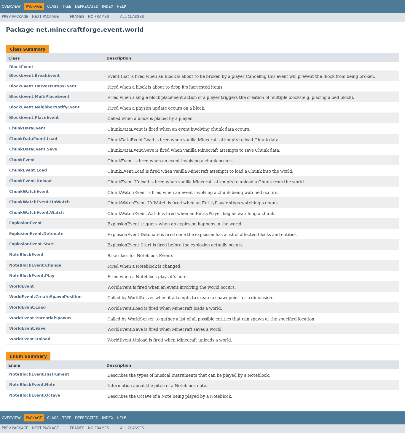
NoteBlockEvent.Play (31, 275)
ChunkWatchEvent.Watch (36, 212)
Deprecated (86, 6)
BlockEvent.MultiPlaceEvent (39, 96)
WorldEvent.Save (27, 328)
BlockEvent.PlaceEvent (34, 117)
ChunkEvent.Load (28, 170)
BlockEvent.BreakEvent (34, 75)
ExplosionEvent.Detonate (36, 233)
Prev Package (15, 17)
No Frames (98, 17)
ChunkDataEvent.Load (33, 139)
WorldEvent (21, 286)
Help (121, 6)
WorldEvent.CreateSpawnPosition (45, 296)
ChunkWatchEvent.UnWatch (39, 202)
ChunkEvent (22, 160)
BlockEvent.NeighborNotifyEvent (44, 107)
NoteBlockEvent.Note (32, 384)
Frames (77, 17)
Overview (11, 6)
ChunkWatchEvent (29, 191)
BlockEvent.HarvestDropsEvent (42, 86)
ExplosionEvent (25, 223)
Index (107, 6)
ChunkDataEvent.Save (33, 149)
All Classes (132, 17)
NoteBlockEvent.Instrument (39, 374)
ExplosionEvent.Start (31, 244)
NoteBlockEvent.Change (35, 265)
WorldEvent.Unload (29, 339)
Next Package (45, 17)
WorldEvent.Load (27, 307)
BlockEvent (21, 67)
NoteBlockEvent (26, 254)
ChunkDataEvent (27, 128)
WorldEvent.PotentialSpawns (40, 318)
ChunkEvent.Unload (30, 181)
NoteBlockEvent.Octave (34, 395)
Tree (66, 6)
